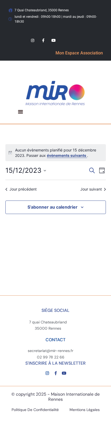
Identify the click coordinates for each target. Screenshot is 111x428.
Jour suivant (91, 189)
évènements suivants (67, 155)
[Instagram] (32, 40)
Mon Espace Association (79, 53)
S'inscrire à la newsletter (55, 363)
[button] (20, 112)
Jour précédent (23, 189)
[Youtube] (53, 40)
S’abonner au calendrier (52, 207)
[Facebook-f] (43, 40)
